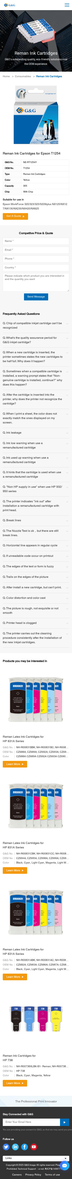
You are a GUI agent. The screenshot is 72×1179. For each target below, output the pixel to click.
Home (6, 76)
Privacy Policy (33, 1175)
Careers (17, 1175)
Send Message (36, 297)
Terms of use (52, 1175)
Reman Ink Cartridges (49, 76)
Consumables (23, 76)
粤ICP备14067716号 (55, 1169)
